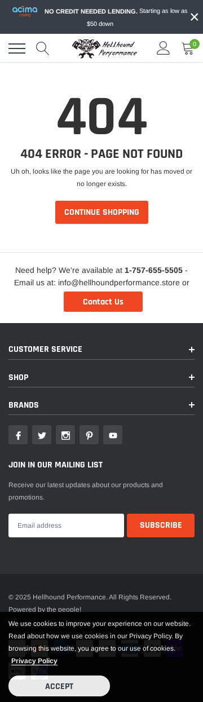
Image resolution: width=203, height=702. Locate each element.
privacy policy (34, 661)
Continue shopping (101, 212)
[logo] (104, 48)
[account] (163, 48)
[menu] (16, 48)
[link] (18, 434)
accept (59, 686)
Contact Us (103, 302)
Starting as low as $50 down (116, 17)
